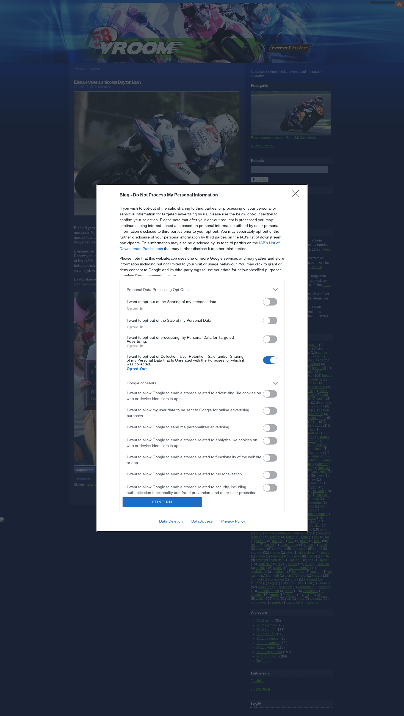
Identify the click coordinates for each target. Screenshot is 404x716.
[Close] (297, 195)
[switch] (270, 302)
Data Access (202, 521)
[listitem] (202, 290)
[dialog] (202, 358)
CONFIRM (162, 502)
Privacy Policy (233, 521)
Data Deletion (171, 521)
